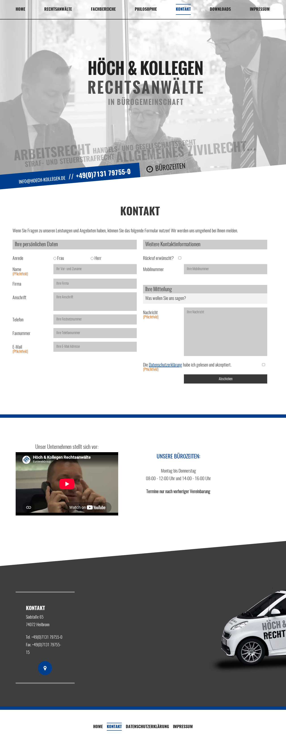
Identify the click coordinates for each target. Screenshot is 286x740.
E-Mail (20, 349)
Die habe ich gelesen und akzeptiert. (187, 367)
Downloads (220, 10)
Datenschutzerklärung (165, 365)
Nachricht (150, 315)
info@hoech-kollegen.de (42, 180)
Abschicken (226, 379)
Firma (17, 284)
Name (20, 271)
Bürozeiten (170, 167)
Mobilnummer (153, 269)
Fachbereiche (103, 10)
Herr (97, 258)
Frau (60, 258)
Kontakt (114, 727)
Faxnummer (21, 333)
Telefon (18, 320)
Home (20, 10)
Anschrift (19, 298)
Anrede (18, 258)
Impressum (260, 10)
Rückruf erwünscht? (158, 258)
